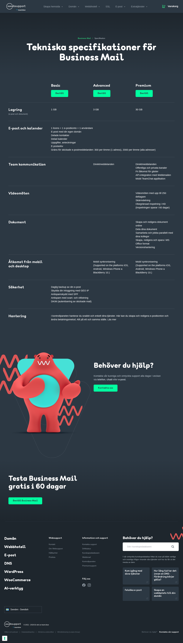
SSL (108, 6)
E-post (10, 555)
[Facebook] (83, 585)
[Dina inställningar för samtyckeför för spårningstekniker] (4, 638)
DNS (8, 563)
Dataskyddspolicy (28, 632)
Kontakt (52, 544)
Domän (10, 539)
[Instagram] (89, 585)
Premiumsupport (89, 566)
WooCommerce (17, 580)
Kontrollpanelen (89, 561)
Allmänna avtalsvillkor (46, 632)
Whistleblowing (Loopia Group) (68, 632)
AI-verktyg (13, 588)
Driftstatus (86, 549)
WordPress (13, 572)
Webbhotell (15, 547)
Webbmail (86, 557)
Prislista (52, 557)
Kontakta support (89, 544)
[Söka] (173, 546)
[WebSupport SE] (16, 6)
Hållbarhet (53, 553)
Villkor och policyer (11, 632)
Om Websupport (56, 549)
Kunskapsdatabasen (91, 553)
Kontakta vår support (169, 632)
